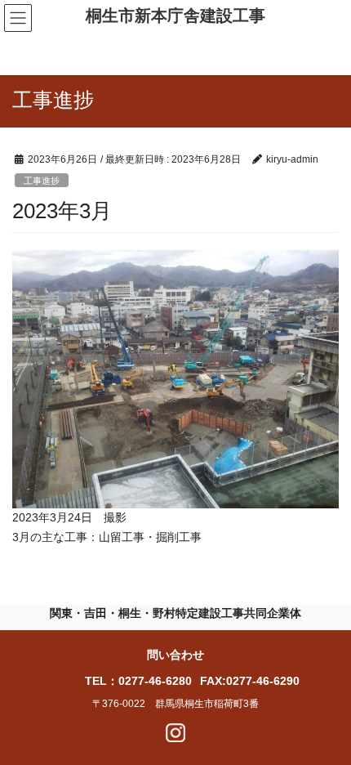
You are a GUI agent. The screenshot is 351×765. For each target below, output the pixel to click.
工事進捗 (42, 181)
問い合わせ (175, 654)
